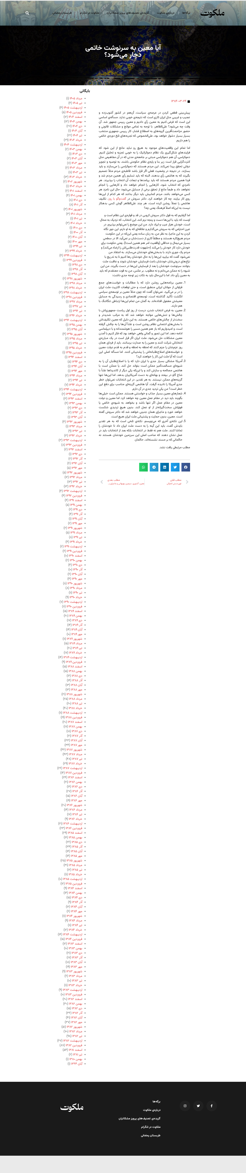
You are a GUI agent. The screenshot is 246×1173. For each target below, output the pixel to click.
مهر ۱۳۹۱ (77, 523)
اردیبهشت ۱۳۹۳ (72, 440)
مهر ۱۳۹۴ (76, 371)
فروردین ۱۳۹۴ (74, 394)
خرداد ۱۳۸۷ (75, 763)
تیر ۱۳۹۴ (77, 380)
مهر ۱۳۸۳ (76, 967)
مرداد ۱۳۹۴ (75, 375)
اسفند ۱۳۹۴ (75, 357)
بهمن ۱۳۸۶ (75, 782)
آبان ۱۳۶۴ (76, 1064)
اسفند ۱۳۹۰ (75, 555)
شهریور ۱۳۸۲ (74, 1027)
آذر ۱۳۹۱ (77, 514)
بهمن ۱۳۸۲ (75, 1004)
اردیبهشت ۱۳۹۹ (73, 255)
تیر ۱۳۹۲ (77, 482)
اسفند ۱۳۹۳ (75, 398)
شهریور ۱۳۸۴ (74, 916)
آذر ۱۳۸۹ (77, 625)
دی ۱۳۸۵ (77, 842)
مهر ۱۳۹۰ (77, 579)
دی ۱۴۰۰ (77, 228)
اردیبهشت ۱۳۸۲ (72, 1040)
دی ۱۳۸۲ (77, 1008)
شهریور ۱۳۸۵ (74, 860)
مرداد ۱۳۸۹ (75, 643)
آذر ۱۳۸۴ (77, 902)
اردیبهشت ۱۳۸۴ (72, 934)
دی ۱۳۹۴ (77, 362)
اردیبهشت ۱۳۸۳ (72, 990)
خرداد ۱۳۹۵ (75, 348)
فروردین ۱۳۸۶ (74, 828)
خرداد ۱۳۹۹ (75, 251)
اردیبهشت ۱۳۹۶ (73, 320)
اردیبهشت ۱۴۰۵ (73, 107)
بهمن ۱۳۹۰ (76, 560)
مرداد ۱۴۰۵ (76, 98)
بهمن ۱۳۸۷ (75, 726)
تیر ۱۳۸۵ (77, 870)
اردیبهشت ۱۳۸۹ (72, 657)
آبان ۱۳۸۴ (76, 907)
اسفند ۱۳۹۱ (75, 500)
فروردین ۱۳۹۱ (74, 551)
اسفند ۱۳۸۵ (75, 833)
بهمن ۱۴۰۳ (75, 149)
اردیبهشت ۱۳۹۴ (72, 389)
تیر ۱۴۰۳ (77, 172)
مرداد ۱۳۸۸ (75, 699)
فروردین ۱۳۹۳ (74, 445)
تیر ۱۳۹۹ (77, 246)
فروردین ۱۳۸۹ (74, 662)
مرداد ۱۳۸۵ (75, 865)
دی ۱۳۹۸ (77, 265)
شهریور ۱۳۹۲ (74, 472)
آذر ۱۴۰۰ (77, 232)
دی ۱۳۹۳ (77, 408)
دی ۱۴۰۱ (77, 200)
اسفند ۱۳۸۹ (75, 611)
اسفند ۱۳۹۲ (75, 449)
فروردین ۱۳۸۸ (74, 717)
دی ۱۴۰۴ (77, 126)
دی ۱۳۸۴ (77, 897)
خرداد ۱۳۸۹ (75, 652)
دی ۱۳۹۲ (77, 454)
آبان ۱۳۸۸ (76, 685)
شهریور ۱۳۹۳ (74, 422)
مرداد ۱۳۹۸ (75, 283)
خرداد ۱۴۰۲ (76, 186)
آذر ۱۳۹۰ (77, 569)
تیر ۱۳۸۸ (77, 703)
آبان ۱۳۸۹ (76, 629)
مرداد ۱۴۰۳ (76, 168)
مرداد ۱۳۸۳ (75, 976)
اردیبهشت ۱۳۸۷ (72, 768)
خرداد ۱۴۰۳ (75, 177)
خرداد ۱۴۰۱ (76, 223)
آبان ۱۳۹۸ (76, 274)
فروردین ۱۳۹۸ (74, 297)
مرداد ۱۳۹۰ (76, 588)
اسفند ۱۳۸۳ (75, 943)
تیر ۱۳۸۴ (77, 925)
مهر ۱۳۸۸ (76, 689)
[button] (27, 13)
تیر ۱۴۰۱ (78, 218)
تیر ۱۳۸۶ (77, 814)
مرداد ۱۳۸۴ (75, 920)
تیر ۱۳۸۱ (77, 1054)
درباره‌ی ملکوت (165, 13)
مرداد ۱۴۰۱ (76, 214)
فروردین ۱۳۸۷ (74, 773)
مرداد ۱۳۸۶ (75, 810)
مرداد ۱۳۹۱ (76, 532)
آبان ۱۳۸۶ (76, 796)
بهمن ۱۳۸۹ (75, 616)
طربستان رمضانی (62, 13)
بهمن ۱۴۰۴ (76, 121)
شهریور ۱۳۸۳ (74, 971)
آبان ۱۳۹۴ (76, 366)
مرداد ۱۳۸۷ (75, 754)
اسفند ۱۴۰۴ (75, 117)
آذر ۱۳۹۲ (77, 458)
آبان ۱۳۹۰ (77, 574)
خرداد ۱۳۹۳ (75, 435)
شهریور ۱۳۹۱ (75, 528)
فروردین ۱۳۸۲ (74, 1045)
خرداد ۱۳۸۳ (75, 985)
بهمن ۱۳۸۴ (75, 893)
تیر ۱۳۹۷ (77, 306)
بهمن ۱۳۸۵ (75, 837)
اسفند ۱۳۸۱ (75, 1050)
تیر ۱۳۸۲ (77, 1036)
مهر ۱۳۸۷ (76, 745)
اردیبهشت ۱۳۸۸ (72, 713)
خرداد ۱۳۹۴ (75, 385)
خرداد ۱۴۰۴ (75, 140)
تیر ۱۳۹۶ (77, 311)
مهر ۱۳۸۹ (76, 634)
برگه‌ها (186, 13)
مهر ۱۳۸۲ (76, 1022)
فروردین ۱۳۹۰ (74, 606)
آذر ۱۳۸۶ (77, 791)
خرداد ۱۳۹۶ (75, 315)
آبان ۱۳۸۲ (76, 1017)
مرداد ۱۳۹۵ (75, 338)
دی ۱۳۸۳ (76, 953)
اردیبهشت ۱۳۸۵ (72, 879)
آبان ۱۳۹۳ (76, 417)
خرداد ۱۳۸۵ (75, 874)
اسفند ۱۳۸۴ (75, 888)
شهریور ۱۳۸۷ (74, 749)
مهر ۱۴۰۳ (76, 163)
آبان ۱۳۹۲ (76, 463)
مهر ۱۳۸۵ (76, 856)
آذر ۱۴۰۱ (78, 204)
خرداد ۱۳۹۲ (75, 486)
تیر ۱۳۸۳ (77, 980)
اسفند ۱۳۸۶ (75, 777)
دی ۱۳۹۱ (77, 509)
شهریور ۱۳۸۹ (74, 639)
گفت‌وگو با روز (117, 198)
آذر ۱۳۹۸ (77, 269)
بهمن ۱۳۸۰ (75, 1059)
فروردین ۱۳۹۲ (74, 495)
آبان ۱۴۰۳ (76, 158)
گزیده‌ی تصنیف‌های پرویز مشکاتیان (128, 13)
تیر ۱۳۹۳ (77, 431)
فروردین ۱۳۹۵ (74, 352)
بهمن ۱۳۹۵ (75, 325)
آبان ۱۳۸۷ (76, 740)
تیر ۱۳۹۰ (77, 592)
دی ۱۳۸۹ (77, 620)
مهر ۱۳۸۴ (76, 911)
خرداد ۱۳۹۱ (76, 542)
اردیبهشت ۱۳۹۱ (73, 546)
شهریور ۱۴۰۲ (74, 181)
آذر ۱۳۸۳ (77, 957)
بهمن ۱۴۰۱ (76, 195)
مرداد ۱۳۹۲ (76, 477)
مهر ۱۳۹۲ (76, 468)
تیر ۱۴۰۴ (77, 135)
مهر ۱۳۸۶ (76, 800)
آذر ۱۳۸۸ (77, 680)
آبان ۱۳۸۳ (76, 962)
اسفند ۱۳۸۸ (75, 666)
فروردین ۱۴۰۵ (74, 112)
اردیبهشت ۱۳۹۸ (72, 292)
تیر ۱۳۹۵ (77, 343)
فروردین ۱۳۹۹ (74, 260)
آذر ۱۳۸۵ (77, 846)
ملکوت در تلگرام (89, 13)
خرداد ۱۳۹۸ (75, 288)
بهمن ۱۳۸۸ (75, 671)
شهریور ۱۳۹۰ (74, 583)
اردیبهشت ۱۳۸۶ (72, 823)
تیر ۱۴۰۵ (77, 103)
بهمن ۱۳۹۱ (76, 505)
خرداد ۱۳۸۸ (75, 708)
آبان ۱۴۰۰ (77, 237)
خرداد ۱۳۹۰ (76, 597)
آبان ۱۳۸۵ (76, 851)
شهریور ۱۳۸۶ (74, 805)
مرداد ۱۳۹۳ (75, 426)
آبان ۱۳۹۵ (76, 329)
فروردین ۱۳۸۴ (74, 939)
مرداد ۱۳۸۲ (75, 1031)
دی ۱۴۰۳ (77, 154)
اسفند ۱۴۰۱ (76, 191)
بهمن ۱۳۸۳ (75, 948)
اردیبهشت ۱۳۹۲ (73, 491)
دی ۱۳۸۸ (77, 676)
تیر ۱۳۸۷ (77, 759)
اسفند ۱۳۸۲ (75, 999)
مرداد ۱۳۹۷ (75, 301)
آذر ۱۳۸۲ (77, 1013)
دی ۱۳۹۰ (77, 565)
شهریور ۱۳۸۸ (74, 694)
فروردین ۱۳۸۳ (73, 994)
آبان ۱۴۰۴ (77, 131)
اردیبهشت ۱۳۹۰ (73, 602)
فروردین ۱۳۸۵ (74, 883)
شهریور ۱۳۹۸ (74, 278)
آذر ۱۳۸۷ (77, 736)
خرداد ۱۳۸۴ (75, 930)
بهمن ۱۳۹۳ (75, 403)
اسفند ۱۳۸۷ (75, 722)
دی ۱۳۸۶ (77, 786)
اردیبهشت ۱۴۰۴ (73, 144)
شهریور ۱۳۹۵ (74, 334)
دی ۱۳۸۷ (77, 731)
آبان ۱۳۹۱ (77, 519)
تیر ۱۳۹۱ (77, 537)
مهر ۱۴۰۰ (77, 241)
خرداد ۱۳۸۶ (75, 819)
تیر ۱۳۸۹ (77, 648)
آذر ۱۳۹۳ (77, 412)
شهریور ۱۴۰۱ (75, 209)
